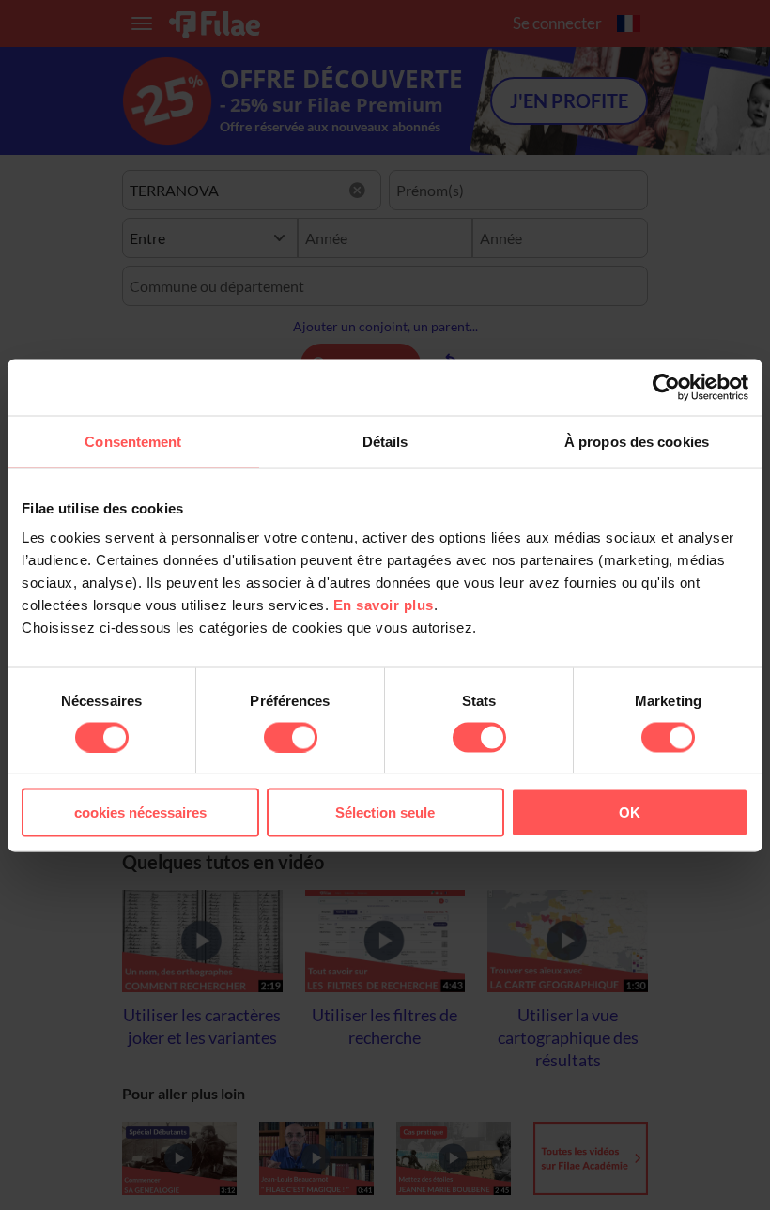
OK (629, 812)
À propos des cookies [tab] (636, 441)
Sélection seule (385, 812)
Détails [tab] (385, 441)
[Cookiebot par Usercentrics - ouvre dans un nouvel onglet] (666, 387)
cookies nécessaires (140, 812)
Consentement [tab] (133, 441)
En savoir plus (383, 605)
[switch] (290, 737)
